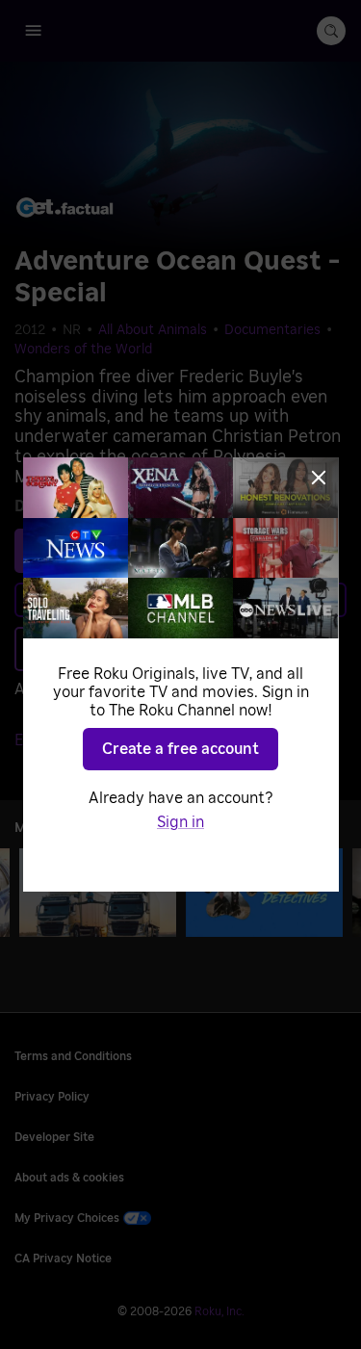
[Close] (318, 477)
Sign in (180, 822)
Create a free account (180, 749)
